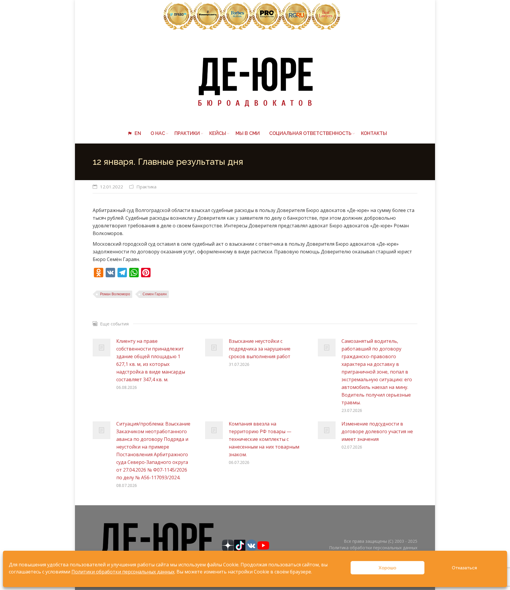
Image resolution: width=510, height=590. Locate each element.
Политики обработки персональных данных (122, 571)
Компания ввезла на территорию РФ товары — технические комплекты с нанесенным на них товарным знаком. (264, 439)
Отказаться (464, 568)
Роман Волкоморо (115, 294)
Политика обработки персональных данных (373, 547)
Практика (146, 187)
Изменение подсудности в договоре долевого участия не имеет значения (377, 431)
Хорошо (387, 568)
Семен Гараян (155, 294)
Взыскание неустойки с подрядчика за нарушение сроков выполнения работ (259, 349)
